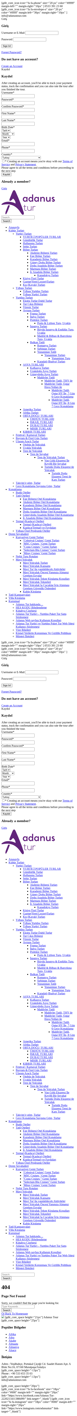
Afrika (12, 1334)
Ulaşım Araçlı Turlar (27, 441)
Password (6, 39)
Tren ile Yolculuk (32, 450)
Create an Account (11, 66)
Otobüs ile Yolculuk (34, 444)
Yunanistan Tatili (46, 351)
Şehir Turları (30, 246)
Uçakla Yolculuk (32, 447)
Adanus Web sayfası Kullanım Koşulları (38, 620)
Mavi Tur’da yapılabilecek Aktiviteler (44, 569)
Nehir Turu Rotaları (27, 556)
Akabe (12, 1340)
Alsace (12, 1350)
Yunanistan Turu (61, 358)
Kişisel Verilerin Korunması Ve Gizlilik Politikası (43, 633)
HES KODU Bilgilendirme (31, 607)
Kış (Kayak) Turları (34, 284)
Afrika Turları (30, 412)
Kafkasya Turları (39, 367)
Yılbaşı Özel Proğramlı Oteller (33, 530)
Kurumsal (14, 601)
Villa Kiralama (17, 597)
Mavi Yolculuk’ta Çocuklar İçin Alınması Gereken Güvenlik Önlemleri (46, 587)
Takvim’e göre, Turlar (28, 482)
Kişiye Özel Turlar (33, 278)
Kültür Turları (16, 230)
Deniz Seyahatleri (19, 534)
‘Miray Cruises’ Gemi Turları (39, 553)
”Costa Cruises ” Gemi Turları (40, 546)
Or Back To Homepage (14, 1313)
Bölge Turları (30, 249)
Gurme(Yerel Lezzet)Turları (38, 281)
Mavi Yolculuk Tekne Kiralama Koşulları (46, 578)
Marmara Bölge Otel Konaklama (41, 508)
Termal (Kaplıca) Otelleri (30, 521)
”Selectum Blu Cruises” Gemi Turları (44, 550)
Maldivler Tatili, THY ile (58, 380)
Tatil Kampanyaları (19, 594)
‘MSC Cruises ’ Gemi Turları (39, 543)
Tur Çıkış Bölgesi (33, 303)
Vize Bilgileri (23, 629)
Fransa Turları (38, 313)
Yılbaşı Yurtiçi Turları (35, 294)
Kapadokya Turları (48, 275)
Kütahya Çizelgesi (26, 610)
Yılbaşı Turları (24, 288)
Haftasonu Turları (33, 243)
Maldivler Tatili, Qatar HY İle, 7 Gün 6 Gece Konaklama (63, 393)
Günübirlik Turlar (33, 240)
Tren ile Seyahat (39, 454)
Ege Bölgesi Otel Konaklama (39, 498)
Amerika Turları (32, 409)
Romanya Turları (46, 345)
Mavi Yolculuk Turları (35, 562)
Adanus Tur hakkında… (29, 604)
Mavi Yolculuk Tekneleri (37, 581)
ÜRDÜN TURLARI (42, 419)
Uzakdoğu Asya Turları (43, 371)
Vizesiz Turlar (31, 307)
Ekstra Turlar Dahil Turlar (37, 300)
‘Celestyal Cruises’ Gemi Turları (41, 540)
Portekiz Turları (39, 319)
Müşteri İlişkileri (25, 636)
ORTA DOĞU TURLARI (38, 415)
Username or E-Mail (13, 32)
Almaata (13, 1343)
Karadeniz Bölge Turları (43, 259)
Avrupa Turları (31, 310)
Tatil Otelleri (23, 495)
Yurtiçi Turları (24, 233)
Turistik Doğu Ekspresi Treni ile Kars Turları (61, 476)
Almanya (14, 1347)
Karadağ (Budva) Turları (51, 361)
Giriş (4, 188)
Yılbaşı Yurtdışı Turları (36, 291)
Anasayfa (14, 227)
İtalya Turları (37, 316)
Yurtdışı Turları (24, 297)
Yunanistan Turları (54, 355)
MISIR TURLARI (40, 428)
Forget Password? (11, 52)
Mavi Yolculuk (24, 559)
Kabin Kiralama (32, 591)
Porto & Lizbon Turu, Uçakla (54, 323)
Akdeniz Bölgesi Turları (43, 252)
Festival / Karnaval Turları (30, 434)
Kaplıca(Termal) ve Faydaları (39, 527)
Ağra (11, 1337)
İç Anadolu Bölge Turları (44, 272)
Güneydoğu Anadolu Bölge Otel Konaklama (48, 514)
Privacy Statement (25, 164)
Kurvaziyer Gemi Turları (30, 537)
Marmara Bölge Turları (43, 268)
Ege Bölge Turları (40, 256)
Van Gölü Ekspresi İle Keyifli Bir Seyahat (56, 462)
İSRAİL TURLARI (41, 422)
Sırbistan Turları (46, 348)
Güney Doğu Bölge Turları (45, 262)
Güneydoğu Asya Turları (44, 374)
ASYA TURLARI (33, 364)
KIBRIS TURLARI (34, 431)
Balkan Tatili (37, 342)
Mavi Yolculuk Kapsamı (36, 566)
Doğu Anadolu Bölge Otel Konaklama (45, 511)
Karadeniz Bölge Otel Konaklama (42, 505)
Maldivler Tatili (46, 377)
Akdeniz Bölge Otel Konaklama (41, 502)
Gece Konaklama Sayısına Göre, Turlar (38, 486)
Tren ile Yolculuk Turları (51, 457)
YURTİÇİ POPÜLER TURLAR (42, 236)
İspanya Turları (38, 326)
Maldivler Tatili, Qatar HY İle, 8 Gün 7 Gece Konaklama (63, 403)
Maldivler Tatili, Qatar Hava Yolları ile (56, 385)
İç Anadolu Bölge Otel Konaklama (42, 518)
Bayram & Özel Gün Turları (32, 438)
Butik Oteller (23, 492)
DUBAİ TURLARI (41, 425)
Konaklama (15, 489)
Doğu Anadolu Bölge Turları (46, 265)
